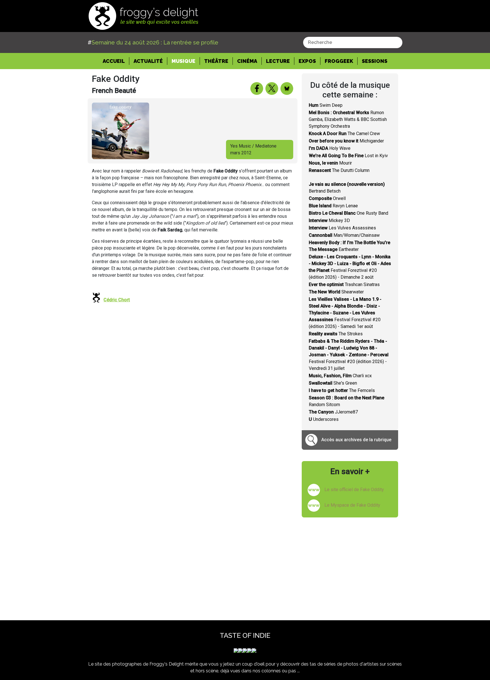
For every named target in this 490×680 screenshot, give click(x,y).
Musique (183, 61)
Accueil (116, 61)
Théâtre (216, 61)
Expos (307, 61)
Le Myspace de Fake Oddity (352, 505)
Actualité (148, 61)
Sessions (374, 61)
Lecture (278, 61)
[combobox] (352, 42)
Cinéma (247, 61)
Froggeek (339, 61)
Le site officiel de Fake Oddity (354, 489)
